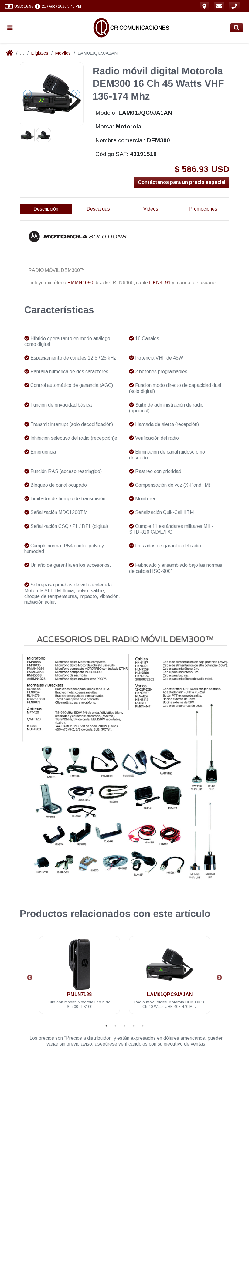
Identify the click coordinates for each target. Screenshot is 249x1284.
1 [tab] (106, 1026)
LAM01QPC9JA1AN (79, 994)
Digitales (39, 53)
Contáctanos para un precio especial (181, 182)
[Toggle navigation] (12, 27)
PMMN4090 (80, 282)
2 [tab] (115, 1026)
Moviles (63, 53)
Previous (30, 978)
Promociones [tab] (203, 208)
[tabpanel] (79, 978)
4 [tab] (134, 1026)
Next (219, 978)
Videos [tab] (150, 208)
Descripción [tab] (45, 208)
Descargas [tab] (98, 208)
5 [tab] (143, 1026)
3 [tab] (124, 1026)
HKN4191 (160, 282)
